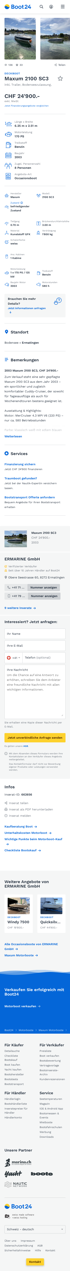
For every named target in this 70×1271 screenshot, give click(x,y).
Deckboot (12, 73)
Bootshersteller (14, 1074)
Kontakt (35, 1262)
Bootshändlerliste (15, 1103)
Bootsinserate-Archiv (49, 1072)
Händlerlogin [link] (12, 1098)
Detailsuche (12, 1050)
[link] (18, 913)
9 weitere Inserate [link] (18, 608)
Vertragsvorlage (49, 1065)
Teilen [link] (62, 64)
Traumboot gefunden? (20, 478)
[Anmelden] (52, 6)
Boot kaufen (12, 1064)
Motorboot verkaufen (20, 1006)
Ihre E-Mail (15, 645)
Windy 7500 (18, 922)
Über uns (10, 1240)
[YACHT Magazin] (13, 1174)
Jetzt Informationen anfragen (27, 308)
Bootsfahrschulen (51, 1127)
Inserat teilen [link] (18, 803)
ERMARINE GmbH (22, 559)
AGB (25, 746)
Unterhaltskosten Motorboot (25, 833)
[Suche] (42, 6)
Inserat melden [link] (20, 815)
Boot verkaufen (49, 1055)
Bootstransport (14, 1084)
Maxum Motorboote (19, 955)
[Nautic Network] (15, 1184)
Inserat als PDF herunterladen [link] (31, 809)
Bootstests (11, 1079)
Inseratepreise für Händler (16, 1110)
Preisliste (45, 1050)
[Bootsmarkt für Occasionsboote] (17, 6)
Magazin (45, 1103)
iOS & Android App (51, 1108)
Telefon (38, 657)
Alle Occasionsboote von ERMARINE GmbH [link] (31, 946)
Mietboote (46, 1122)
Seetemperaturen (51, 1098)
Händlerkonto (13, 1117)
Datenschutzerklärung (18, 1245)
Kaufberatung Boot (18, 826)
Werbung (45, 1131)
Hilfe (38, 1250)
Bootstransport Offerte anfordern (29, 497)
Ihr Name (13, 634)
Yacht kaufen (12, 1069)
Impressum (28, 1240)
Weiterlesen (13, 436)
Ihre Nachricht (17, 670)
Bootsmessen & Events (49, 1115)
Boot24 (8, 1030)
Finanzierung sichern (19, 464)
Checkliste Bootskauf (20, 850)
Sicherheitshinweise (17, 1250)
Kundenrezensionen (52, 1079)
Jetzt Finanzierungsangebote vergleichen (26, 105)
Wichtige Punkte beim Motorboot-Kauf (33, 839)
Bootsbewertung (50, 1060)
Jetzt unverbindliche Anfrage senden (35, 737)
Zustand (14, 202)
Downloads (47, 1136)
